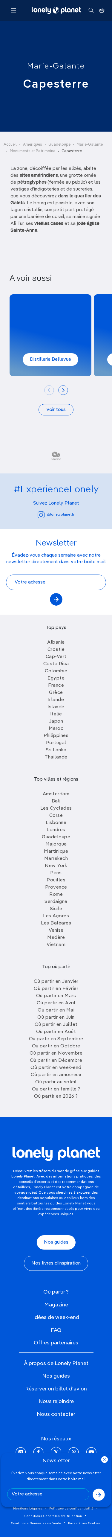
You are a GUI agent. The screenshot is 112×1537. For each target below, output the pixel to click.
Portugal (56, 743)
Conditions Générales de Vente (36, 1523)
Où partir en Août (56, 1031)
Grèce (56, 692)
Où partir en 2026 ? (56, 1096)
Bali (56, 801)
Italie (56, 714)
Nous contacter (56, 1414)
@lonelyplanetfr (60, 515)
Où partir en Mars (56, 996)
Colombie (56, 671)
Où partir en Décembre (56, 1060)
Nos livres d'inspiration (56, 1263)
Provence (56, 887)
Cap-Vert (56, 656)
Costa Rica (56, 664)
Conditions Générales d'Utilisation (53, 1516)
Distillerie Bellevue (50, 359)
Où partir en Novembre (56, 1053)
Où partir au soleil (56, 1082)
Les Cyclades (56, 808)
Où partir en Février (56, 988)
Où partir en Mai (56, 1010)
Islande (56, 707)
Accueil (10, 145)
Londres (56, 830)
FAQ (56, 1330)
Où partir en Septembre (56, 1039)
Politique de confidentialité (71, 1508)
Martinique (56, 851)
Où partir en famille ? (56, 1089)
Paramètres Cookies (84, 1523)
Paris (56, 873)
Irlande (56, 699)
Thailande (56, 757)
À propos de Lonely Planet (56, 1363)
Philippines (56, 735)
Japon (56, 721)
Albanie (56, 642)
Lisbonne (56, 822)
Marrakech (56, 858)
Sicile (56, 909)
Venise (56, 930)
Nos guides (56, 1242)
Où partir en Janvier (56, 981)
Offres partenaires (56, 1343)
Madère (56, 937)
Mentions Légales (27, 1508)
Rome (56, 894)
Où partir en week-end (56, 1067)
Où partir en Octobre (56, 1046)
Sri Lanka (56, 750)
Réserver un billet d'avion (56, 1389)
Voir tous (56, 409)
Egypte (56, 678)
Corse (56, 815)
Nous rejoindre (56, 1401)
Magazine (56, 1305)
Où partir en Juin (56, 1017)
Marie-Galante (56, 66)
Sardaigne (56, 901)
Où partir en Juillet (56, 1024)
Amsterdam (56, 794)
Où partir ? (56, 1292)
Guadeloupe (59, 145)
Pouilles (56, 880)
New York (56, 865)
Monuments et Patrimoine (32, 151)
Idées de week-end (56, 1317)
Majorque (56, 844)
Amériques (32, 145)
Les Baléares (56, 923)
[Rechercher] (90, 10)
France (56, 685)
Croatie (56, 649)
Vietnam (56, 944)
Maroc (56, 728)
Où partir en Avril (56, 1003)
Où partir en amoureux (56, 1075)
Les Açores (56, 916)
